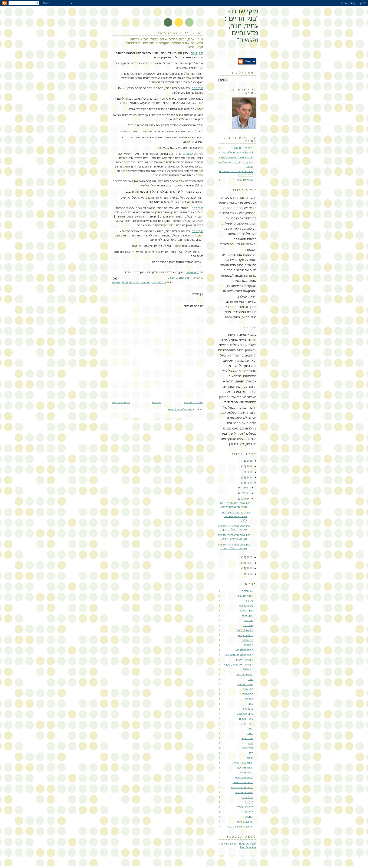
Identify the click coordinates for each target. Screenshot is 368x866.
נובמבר (245, 493)
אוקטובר (245, 498)
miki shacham (245, 821)
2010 (249, 568)
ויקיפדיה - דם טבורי (243, 147)
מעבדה (249, 698)
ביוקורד (249, 600)
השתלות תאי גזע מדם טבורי (238, 654)
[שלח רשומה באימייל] (115, 278)
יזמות (250, 679)
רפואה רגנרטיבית (244, 777)
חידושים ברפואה (244, 674)
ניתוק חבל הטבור (244, 713)
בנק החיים (247, 615)
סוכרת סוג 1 (246, 723)
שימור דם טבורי (245, 180)
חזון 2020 (248, 669)
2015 (249, 472)
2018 (249, 460)
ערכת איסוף (247, 738)
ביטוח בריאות (246, 605)
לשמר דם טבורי (245, 684)
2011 (249, 562)
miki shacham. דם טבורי (239, 826)
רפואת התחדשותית (243, 782)
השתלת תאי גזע (244, 659)
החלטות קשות (245, 635)
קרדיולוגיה (247, 748)
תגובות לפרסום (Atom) (180, 409)
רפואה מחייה (246, 772)
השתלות (248, 645)
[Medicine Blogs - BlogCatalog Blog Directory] (237, 847)
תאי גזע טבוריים (244, 807)
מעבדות (249, 703)
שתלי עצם (247, 797)
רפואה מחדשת (245, 767)
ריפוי (251, 752)
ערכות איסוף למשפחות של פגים (236, 157)
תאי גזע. (248, 811)
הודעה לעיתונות (244, 630)
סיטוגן (250, 733)
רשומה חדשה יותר (193, 402)
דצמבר (246, 487)
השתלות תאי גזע (244, 649)
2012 (249, 557)
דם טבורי (145, 282)
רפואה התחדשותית (243, 762)
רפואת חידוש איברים (242, 787)
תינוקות (249, 816)
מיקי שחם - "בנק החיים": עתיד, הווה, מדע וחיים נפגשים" (242, 26)
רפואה (249, 757)
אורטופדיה (247, 591)
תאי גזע (116, 282)
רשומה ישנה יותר (121, 402)
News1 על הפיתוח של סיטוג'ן (237, 152)
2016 (249, 466)
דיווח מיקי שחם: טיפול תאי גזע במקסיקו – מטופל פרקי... (236, 516)
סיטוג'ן (124, 282)
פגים (250, 743)
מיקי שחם (197, 53)
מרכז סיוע (248, 708)
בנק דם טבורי (159, 282)
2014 (249, 477)
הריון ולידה (247, 640)
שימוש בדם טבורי (244, 792)
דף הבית (156, 402)
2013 (249, 483)
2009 (249, 574)
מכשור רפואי (246, 694)
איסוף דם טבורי (245, 595)
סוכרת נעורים (246, 718)
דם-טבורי (248, 625)
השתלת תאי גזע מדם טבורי (238, 664)
